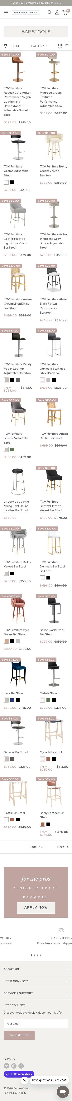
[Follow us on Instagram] (14, 1066)
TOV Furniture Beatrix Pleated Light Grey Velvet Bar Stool (16, 241)
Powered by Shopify (15, 1093)
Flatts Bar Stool (14, 813)
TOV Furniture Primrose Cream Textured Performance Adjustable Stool (51, 97)
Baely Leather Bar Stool (52, 815)
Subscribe (19, 1035)
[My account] (57, 12)
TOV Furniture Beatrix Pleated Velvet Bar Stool (51, 506)
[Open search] (50, 12)
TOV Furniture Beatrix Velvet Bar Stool (16, 438)
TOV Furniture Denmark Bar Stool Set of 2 (52, 566)
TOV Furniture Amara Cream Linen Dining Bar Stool (18, 303)
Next (60, 847)
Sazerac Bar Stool (16, 752)
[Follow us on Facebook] (21, 1066)
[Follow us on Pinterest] (6, 1066)
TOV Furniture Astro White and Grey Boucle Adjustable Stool (53, 241)
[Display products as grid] (60, 45)
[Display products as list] (66, 45)
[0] (65, 12)
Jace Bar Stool (13, 693)
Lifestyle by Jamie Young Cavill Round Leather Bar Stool (16, 506)
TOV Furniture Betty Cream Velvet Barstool (53, 171)
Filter (15, 46)
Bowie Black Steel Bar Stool (52, 632)
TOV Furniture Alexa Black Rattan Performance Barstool (53, 306)
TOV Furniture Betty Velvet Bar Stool (17, 564)
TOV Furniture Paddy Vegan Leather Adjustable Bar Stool (17, 368)
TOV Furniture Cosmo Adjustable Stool (16, 171)
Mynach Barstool (51, 752)
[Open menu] (6, 12)
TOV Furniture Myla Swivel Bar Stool (16, 632)
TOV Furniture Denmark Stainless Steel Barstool (52, 368)
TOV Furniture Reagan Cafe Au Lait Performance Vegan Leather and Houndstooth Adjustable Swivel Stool (17, 101)
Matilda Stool (48, 693)
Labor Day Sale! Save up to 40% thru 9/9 (36, 3)
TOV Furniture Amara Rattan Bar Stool (54, 436)
